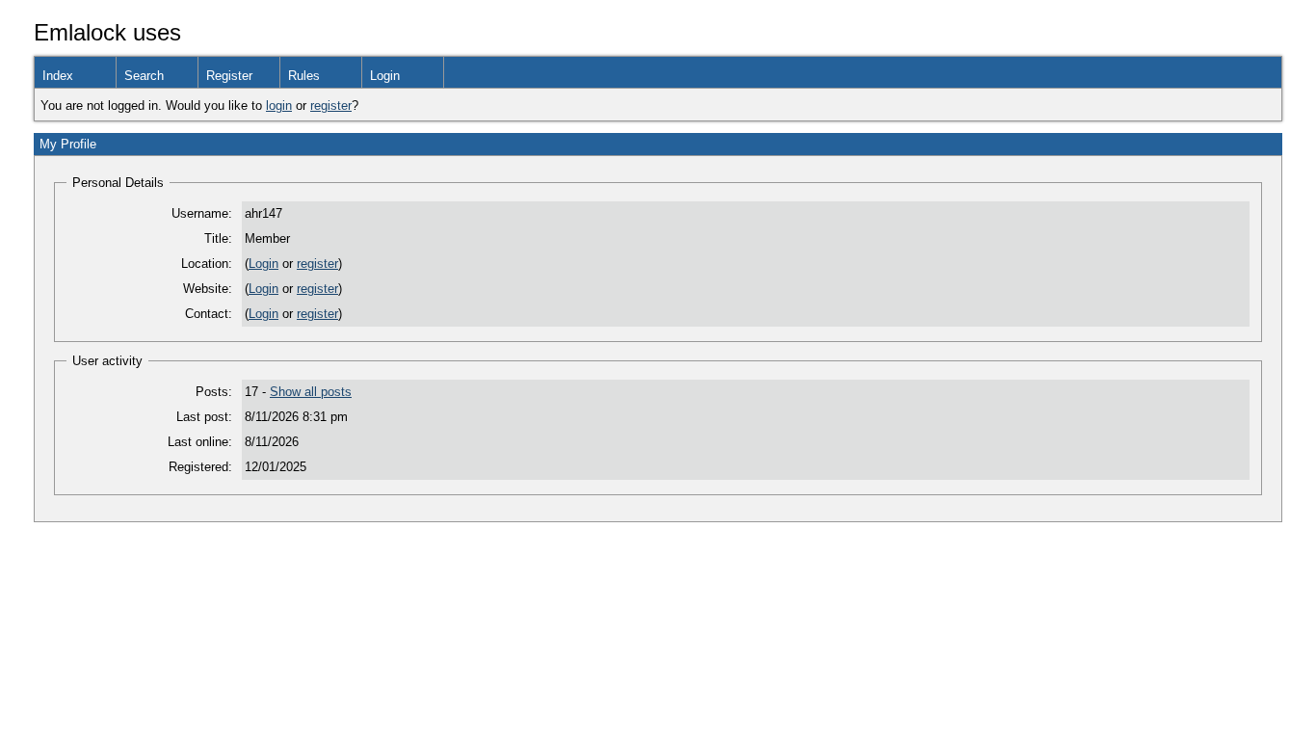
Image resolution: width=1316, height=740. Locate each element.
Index (57, 75)
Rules (304, 75)
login (279, 105)
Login (385, 75)
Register (229, 75)
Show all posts (311, 391)
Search (144, 75)
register (331, 105)
